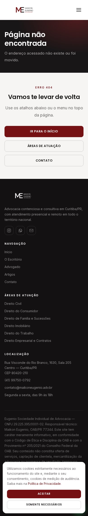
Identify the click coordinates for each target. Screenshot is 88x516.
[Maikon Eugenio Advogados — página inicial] (24, 9)
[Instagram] (9, 230)
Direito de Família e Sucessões (28, 318)
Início (8, 252)
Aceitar (44, 494)
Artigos (10, 274)
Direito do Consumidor (21, 311)
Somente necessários (44, 504)
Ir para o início (44, 131)
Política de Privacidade (44, 483)
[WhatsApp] (20, 230)
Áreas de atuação (44, 146)
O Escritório (13, 259)
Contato (44, 160)
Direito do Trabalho (19, 333)
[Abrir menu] (78, 10)
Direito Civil (13, 303)
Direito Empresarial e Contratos (28, 341)
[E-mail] (31, 230)
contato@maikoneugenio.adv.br (28, 387)
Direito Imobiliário (17, 326)
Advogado (12, 267)
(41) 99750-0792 (17, 380)
